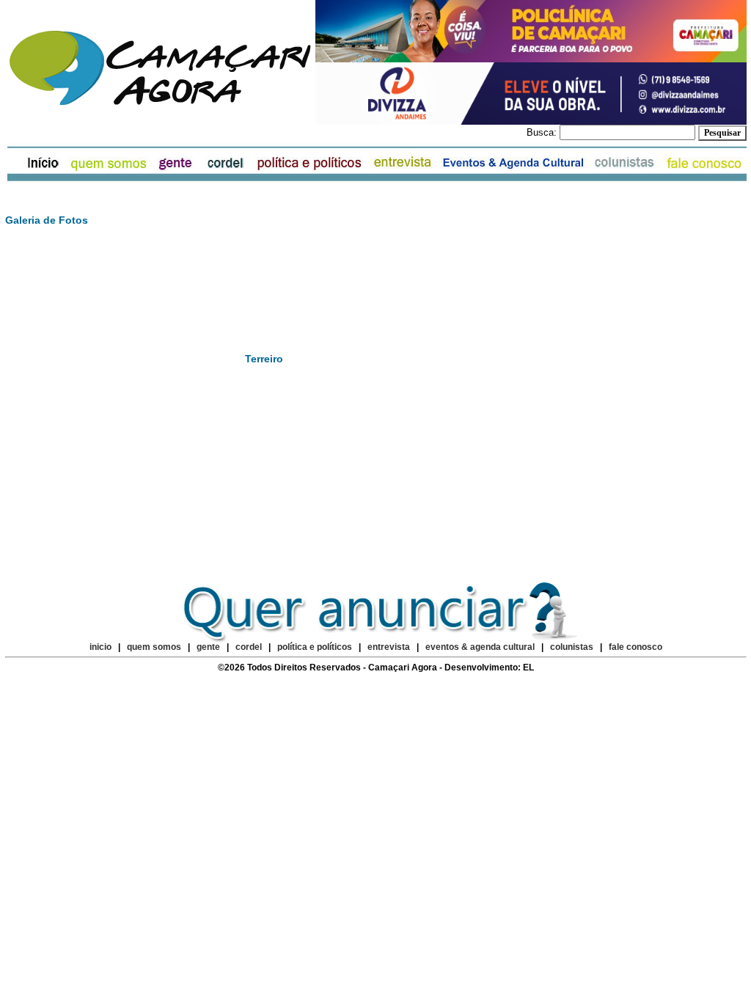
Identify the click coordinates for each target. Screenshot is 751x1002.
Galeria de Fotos (46, 220)
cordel (248, 647)
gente (208, 647)
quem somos (155, 647)
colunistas (571, 647)
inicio (100, 647)
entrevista (388, 647)
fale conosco (635, 647)
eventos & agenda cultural (480, 647)
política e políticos (314, 647)
